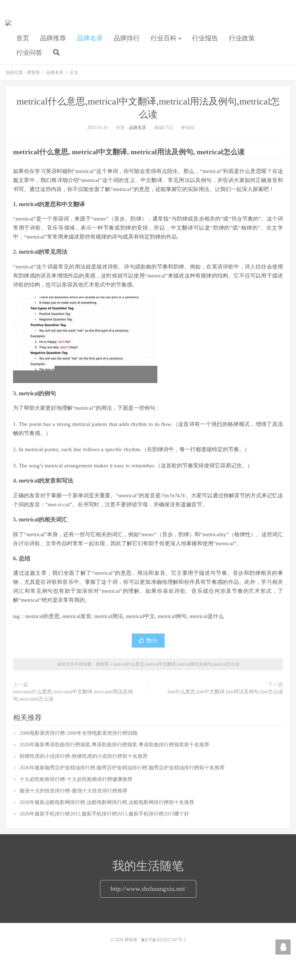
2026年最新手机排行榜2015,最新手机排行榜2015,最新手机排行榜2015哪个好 (104, 814)
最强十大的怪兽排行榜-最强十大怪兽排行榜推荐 (73, 791)
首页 (22, 38)
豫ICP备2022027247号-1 (163, 939)
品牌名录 (90, 38)
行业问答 (29, 52)
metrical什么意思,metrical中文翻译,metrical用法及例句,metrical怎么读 (176, 664)
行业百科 (164, 38)
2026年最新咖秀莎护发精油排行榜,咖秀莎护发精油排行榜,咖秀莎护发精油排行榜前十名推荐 (122, 767)
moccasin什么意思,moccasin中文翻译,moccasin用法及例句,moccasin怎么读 (73, 695)
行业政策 (242, 38)
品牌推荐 (53, 38)
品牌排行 (127, 38)
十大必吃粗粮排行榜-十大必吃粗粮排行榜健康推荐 (75, 779)
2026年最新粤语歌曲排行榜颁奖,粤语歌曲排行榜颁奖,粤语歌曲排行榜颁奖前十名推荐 (114, 744)
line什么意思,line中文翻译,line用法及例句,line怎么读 (225, 691)
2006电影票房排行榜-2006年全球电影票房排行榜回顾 (78, 733)
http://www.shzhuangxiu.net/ (148, 888)
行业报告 (205, 38)
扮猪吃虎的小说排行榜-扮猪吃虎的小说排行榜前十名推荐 (83, 756)
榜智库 (8, 25)
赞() (151, 640)
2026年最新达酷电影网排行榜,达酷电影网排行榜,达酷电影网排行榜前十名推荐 (106, 802)
